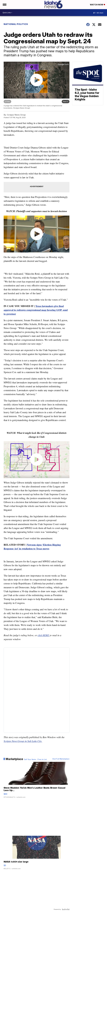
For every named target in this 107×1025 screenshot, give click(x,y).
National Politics (16, 24)
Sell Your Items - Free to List (35, 759)
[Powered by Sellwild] (65, 909)
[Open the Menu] (4, 4)
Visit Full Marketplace (60, 759)
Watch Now (97, 4)
